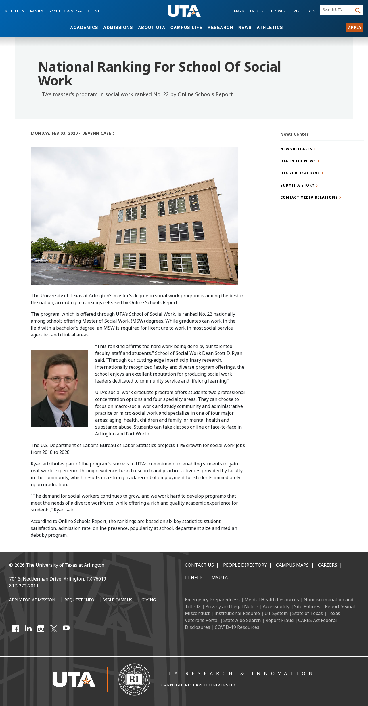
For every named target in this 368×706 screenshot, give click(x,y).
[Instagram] (40, 628)
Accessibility (276, 606)
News (245, 27)
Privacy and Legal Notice (231, 606)
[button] (322, 149)
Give (313, 11)
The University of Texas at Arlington (65, 565)
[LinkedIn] (28, 628)
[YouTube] (66, 628)
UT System (276, 613)
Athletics (270, 27)
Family (37, 11)
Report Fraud (279, 620)
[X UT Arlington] (53, 628)
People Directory (245, 565)
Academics (84, 27)
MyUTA (220, 577)
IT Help (193, 577)
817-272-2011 (24, 586)
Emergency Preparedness (212, 599)
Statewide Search (242, 620)
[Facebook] (15, 628)
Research (220, 27)
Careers (327, 565)
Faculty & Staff (65, 11)
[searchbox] (337, 10)
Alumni (95, 11)
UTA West (279, 11)
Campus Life (186, 27)
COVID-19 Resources (237, 627)
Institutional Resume (237, 613)
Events (257, 11)
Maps (239, 11)
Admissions (118, 27)
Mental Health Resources (271, 599)
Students (14, 11)
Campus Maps (292, 565)
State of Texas (307, 613)
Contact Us (199, 565)
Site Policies (307, 606)
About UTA (152, 27)
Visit (298, 11)
